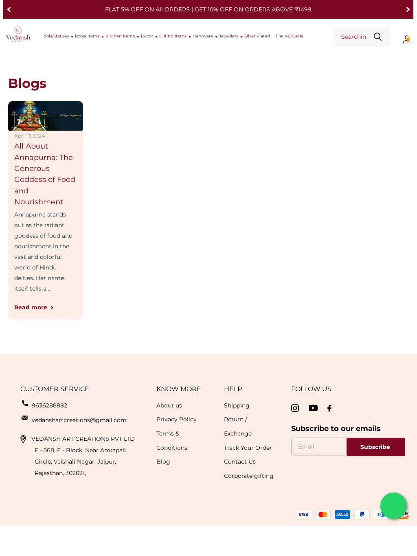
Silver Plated (257, 36)
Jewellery (228, 36)
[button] (8, 9)
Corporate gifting (249, 475)
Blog (163, 461)
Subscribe (376, 447)
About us (169, 405)
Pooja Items (87, 36)
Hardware (203, 36)
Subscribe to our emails (336, 428)
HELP (233, 389)
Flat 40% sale (289, 36)
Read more (31, 307)
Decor (147, 36)
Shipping (237, 405)
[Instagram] (295, 408)
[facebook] (329, 408)
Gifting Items (173, 36)
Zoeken (378, 37)
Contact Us (240, 461)
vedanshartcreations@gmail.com (79, 420)
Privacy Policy (176, 419)
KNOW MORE (178, 389)
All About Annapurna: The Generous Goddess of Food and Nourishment (44, 174)
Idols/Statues (55, 36)
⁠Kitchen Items (120, 36)
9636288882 (49, 405)
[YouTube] (313, 408)
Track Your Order (248, 447)
